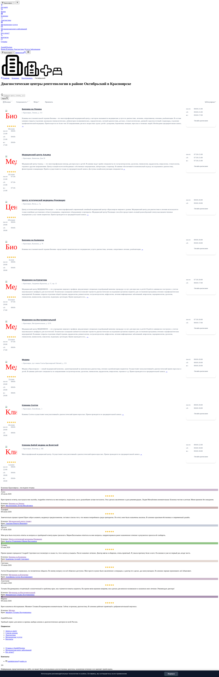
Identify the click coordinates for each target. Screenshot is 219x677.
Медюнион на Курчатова (34, 280)
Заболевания (35, 49)
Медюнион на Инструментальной (39, 320)
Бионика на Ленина (32, 109)
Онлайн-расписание (201, 121)
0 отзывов (11, 465)
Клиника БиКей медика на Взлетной (40, 445)
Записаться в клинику (201, 125)
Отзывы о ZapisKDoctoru (15, 648)
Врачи (3, 12)
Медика (25, 360)
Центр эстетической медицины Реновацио (43, 200)
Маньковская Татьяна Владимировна (20, 595)
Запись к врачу (11, 631)
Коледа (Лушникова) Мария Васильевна (21, 541)
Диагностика (6, 20)
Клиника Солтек (30, 405)
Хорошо (171, 674)
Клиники (4, 16)
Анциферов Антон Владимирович (19, 577)
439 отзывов (11, 220)
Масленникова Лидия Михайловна (19, 506)
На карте (4, 7)
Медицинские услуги (9, 25)
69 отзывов (11, 299)
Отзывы (4, 42)
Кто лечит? (5, 33)
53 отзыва (11, 379)
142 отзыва (11, 425)
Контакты (5, 37)
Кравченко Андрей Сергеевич (17, 559)
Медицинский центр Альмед (36, 155)
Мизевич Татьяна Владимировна (18, 612)
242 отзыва (11, 174)
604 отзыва (11, 129)
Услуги (27, 49)
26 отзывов (11, 339)
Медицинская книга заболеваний (14, 29)
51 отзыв (11, 260)
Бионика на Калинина (33, 240)
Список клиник (11, 633)
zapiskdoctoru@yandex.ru (17, 661)
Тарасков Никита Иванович (16, 523)
